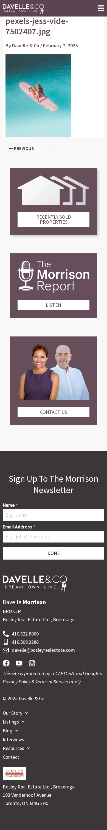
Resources (13, 748)
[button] (100, 8)
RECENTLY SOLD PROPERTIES (53, 219)
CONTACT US (53, 412)
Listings (11, 722)
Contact (11, 757)
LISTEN (53, 305)
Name (10, 505)
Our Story (12, 713)
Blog (7, 730)
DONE (53, 553)
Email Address (19, 527)
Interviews (13, 739)
